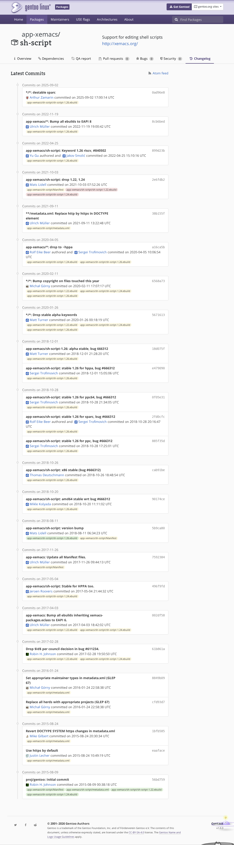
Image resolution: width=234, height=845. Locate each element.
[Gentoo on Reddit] (35, 825)
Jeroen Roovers (41, 591)
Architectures (107, 19)
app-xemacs (40, 34)
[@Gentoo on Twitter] (16, 825)
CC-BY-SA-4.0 (136, 832)
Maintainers (60, 19)
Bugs (145, 58)
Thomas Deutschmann (47, 475)
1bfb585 (158, 731)
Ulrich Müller (40, 126)
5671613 (158, 315)
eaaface (158, 750)
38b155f (158, 213)
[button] (179, 6)
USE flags (83, 19)
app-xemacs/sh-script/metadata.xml (48, 228)
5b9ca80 (158, 528)
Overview (23, 58)
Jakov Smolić (75, 155)
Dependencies (52, 58)
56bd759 (158, 779)
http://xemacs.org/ (120, 43)
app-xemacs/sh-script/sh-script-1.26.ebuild (52, 102)
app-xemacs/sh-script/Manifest (45, 189)
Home (18, 19)
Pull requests (115, 58)
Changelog (201, 58)
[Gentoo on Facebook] (25, 825)
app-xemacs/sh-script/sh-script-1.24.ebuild (52, 194)
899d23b (158, 150)
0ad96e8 (158, 92)
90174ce (158, 499)
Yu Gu (34, 155)
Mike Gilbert (39, 736)
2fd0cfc (158, 416)
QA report (83, 58)
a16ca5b (158, 247)
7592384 (158, 557)
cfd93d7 (158, 702)
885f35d (158, 441)
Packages (37, 19)
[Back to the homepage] (30, 7)
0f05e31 (158, 397)
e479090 (158, 368)
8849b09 (158, 678)
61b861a (158, 649)
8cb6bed (158, 121)
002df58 (158, 615)
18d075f (158, 349)
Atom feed (160, 73)
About (128, 19)
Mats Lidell (38, 184)
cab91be (158, 470)
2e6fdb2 (158, 179)
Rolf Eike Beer (40, 252)
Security (172, 58)
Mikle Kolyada (40, 504)
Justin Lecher (40, 755)
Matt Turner (39, 320)
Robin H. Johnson (43, 654)
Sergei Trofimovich (92, 252)
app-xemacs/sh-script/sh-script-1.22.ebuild (91, 189)
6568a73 (158, 281)
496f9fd (158, 586)
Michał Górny (40, 286)
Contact (217, 824)
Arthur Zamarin (41, 97)
